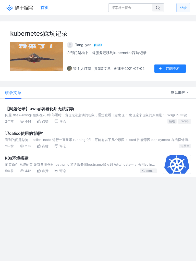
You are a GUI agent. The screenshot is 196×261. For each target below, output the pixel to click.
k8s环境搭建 (17, 158)
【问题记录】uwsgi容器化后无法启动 (39, 108)
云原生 (184, 146)
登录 (183, 7)
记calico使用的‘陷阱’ (24, 133)
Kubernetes (149, 171)
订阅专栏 (173, 68)
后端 (172, 121)
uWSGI (184, 121)
